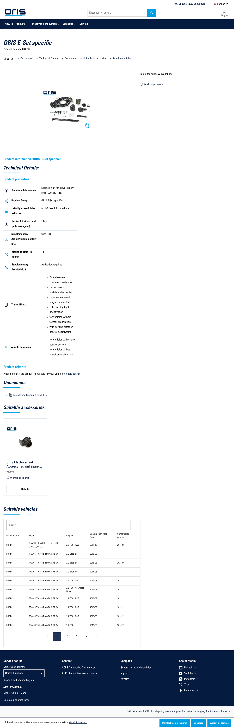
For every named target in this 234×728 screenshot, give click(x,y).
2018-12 (121, 581)
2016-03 (93, 554)
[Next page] (97, 636)
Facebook (189, 690)
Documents (70, 58)
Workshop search (153, 84)
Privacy (124, 679)
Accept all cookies (219, 723)
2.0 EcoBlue (71, 554)
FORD (9, 545)
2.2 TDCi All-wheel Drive (75, 590)
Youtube (189, 673)
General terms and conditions (136, 668)
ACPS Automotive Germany (77, 668)
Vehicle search (72, 374)
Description (26, 58)
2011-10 (93, 545)
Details (25, 489)
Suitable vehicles (122, 58)
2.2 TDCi (70, 625)
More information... (78, 722)
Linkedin (189, 668)
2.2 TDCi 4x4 (72, 581)
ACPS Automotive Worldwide (78, 673)
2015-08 (93, 590)
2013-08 (93, 581)
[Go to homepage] (15, 13)
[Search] (151, 13)
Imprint (124, 673)
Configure (198, 723)
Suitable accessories (94, 58)
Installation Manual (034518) (29, 395)
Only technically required (174, 723)
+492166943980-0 (12, 687)
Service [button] (83, 24)
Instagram (190, 679)
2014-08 (121, 545)
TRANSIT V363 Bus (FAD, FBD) (43, 554)
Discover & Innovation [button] (44, 24)
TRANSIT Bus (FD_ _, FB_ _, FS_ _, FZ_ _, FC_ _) (44, 545)
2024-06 (121, 563)
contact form (22, 700)
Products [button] (21, 24)
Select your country (14, 667)
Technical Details (48, 58)
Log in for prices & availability (156, 74)
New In (9, 24)
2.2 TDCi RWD (72, 545)
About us (68, 24)
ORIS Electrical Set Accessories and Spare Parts (23, 464)
